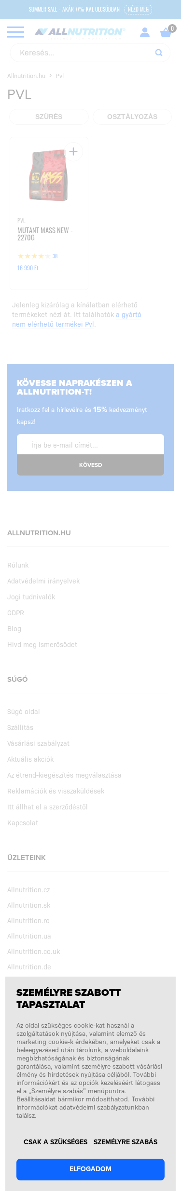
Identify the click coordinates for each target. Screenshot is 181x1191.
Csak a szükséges (55, 1142)
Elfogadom (90, 1169)
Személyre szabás (125, 1142)
